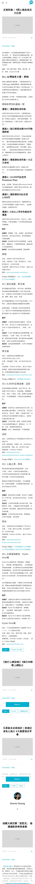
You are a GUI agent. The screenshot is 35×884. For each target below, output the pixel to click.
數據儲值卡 (25, 711)
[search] (6, 2)
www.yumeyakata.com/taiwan (17, 272)
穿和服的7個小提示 (24, 379)
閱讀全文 (17, 704)
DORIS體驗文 (10, 549)
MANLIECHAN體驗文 (23, 549)
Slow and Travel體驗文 (22, 459)
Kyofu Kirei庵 (17, 649)
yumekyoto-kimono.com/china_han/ (19, 375)
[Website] (17, 809)
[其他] (31, 38)
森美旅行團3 (8, 866)
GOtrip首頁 (6, 46)
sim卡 (14, 711)
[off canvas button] (3, 3)
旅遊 (13, 46)
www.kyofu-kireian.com (15, 644)
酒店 (21, 786)
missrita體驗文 (10, 279)
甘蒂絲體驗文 (19, 546)
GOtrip (5, 37)
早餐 (13, 786)
